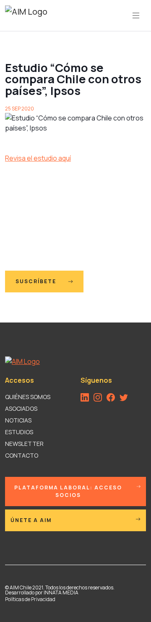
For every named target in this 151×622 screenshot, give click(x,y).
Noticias (18, 420)
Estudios (19, 432)
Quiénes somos (27, 397)
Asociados (21, 408)
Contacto (21, 455)
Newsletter (24, 444)
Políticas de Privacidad (30, 599)
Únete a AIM (31, 520)
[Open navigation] (136, 15)
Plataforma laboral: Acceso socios (68, 491)
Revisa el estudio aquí (38, 158)
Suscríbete (37, 281)
